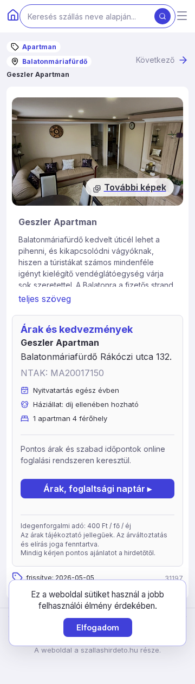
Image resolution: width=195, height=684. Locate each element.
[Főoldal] (13, 16)
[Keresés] (162, 16)
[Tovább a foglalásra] (97, 151)
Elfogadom (97, 627)
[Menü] (182, 16)
